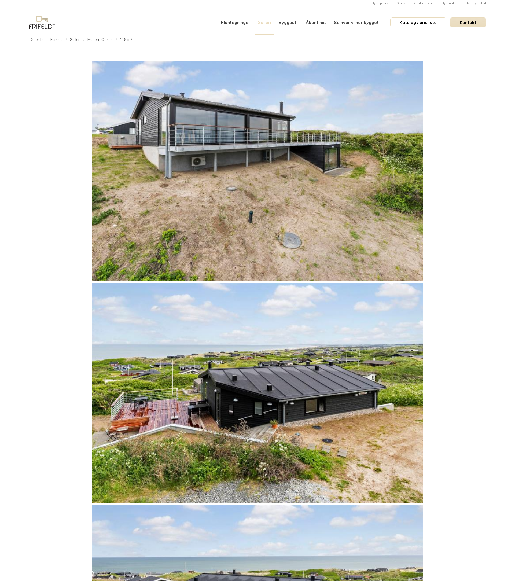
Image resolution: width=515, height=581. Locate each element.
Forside (56, 39)
